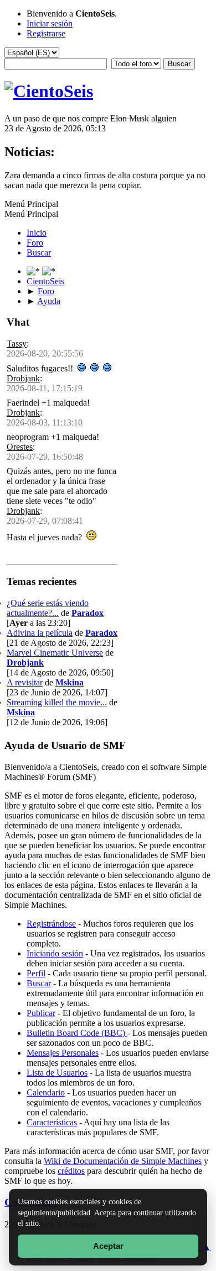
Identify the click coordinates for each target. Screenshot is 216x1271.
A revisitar (25, 682)
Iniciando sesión (55, 953)
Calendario (46, 1092)
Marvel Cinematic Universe (55, 652)
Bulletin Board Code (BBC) (77, 1033)
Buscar (39, 983)
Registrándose (51, 923)
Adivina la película (40, 632)
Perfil (36, 973)
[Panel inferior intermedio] (48, 271)
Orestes (20, 446)
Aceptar (108, 1246)
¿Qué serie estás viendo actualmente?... (48, 608)
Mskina (69, 682)
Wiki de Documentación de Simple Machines (123, 1161)
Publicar (41, 1013)
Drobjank (23, 378)
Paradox (87, 613)
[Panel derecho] (34, 271)
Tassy (17, 343)
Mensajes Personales (63, 1052)
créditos (71, 1171)
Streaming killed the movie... (57, 702)
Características (52, 1122)
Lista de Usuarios (57, 1072)
